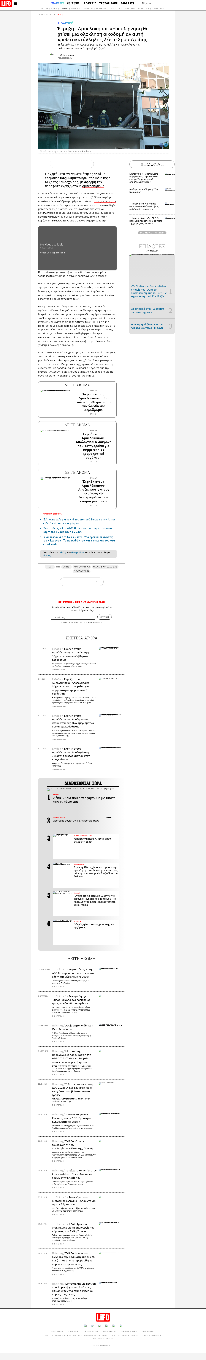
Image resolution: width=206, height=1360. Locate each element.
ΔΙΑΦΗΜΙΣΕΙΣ (109, 1332)
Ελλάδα (44, 9)
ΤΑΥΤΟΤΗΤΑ (57, 1332)
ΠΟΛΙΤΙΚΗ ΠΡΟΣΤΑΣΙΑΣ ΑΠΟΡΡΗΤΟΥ (89, 622)
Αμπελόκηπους (93, 186)
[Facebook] (161, 145)
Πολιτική (64, 9)
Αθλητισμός (130, 9)
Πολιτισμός (88, 9)
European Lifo (158, 9)
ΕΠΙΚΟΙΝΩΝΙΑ (74, 1332)
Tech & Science (115, 9)
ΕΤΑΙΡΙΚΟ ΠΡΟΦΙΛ (129, 1332)
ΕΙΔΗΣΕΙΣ (49, 15)
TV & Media (101, 9)
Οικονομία (75, 9)
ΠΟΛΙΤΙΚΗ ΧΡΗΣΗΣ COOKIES (125, 1335)
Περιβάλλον (143, 9)
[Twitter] (166, 145)
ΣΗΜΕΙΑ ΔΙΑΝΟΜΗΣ (152, 1335)
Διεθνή (54, 9)
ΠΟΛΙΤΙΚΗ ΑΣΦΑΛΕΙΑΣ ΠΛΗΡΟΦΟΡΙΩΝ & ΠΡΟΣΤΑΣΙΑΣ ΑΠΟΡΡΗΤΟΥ (76, 1335)
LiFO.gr (63, 552)
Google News (78, 552)
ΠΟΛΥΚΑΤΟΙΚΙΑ (81, 571)
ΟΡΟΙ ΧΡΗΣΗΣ (65, 622)
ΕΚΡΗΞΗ (66, 567)
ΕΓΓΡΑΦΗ (104, 617)
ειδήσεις (47, 555)
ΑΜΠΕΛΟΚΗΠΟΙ (82, 567)
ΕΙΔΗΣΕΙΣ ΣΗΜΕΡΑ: (53, 514)
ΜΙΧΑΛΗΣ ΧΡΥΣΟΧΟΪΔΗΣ (105, 567)
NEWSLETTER (91, 1332)
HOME (41, 15)
